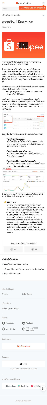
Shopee (5, 294)
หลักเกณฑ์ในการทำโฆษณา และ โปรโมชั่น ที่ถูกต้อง (24, 269)
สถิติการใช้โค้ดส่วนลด (12, 274)
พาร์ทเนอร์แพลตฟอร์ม (10, 309)
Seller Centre (27, 294)
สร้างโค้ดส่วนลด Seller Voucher (16, 264)
